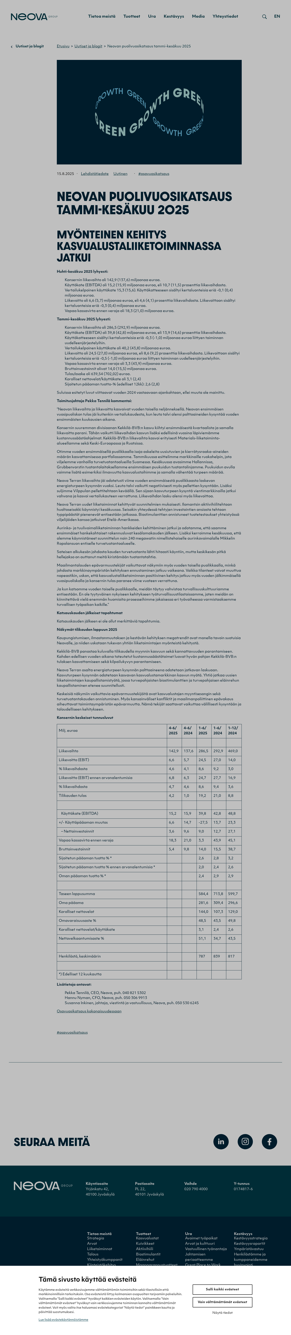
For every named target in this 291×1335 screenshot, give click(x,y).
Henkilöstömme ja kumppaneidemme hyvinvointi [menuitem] (250, 1260)
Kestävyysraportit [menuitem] (249, 1244)
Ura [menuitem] (152, 17)
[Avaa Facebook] (269, 1142)
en (277, 17)
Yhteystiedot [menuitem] (225, 17)
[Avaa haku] (264, 16)
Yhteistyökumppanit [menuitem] (105, 1260)
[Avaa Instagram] (245, 1142)
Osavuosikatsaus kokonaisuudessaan (89, 1011)
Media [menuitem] (198, 17)
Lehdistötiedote (95, 174)
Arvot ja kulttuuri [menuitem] (200, 1244)
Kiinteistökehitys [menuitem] (101, 1265)
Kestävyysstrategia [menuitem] (251, 1238)
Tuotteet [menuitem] (131, 17)
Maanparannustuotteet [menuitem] (157, 1265)
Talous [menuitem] (92, 1254)
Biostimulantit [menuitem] (148, 1254)
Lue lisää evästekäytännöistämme (63, 1320)
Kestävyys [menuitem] (174, 17)
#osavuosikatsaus (153, 174)
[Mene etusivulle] (34, 16)
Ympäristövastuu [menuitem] (249, 1249)
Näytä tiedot (222, 1313)
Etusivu (63, 46)
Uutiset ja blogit (30, 46)
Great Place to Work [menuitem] (203, 1265)
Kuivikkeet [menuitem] (145, 1244)
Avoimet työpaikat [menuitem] (201, 1238)
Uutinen (120, 174)
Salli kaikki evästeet (222, 1289)
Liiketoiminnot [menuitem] (99, 1249)
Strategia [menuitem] (95, 1238)
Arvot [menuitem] (92, 1244)
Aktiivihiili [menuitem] (144, 1249)
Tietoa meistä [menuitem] (101, 17)
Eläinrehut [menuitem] (145, 1260)
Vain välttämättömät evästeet (222, 1302)
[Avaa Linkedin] (221, 1142)
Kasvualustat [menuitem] (147, 1238)
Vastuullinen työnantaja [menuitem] (206, 1249)
